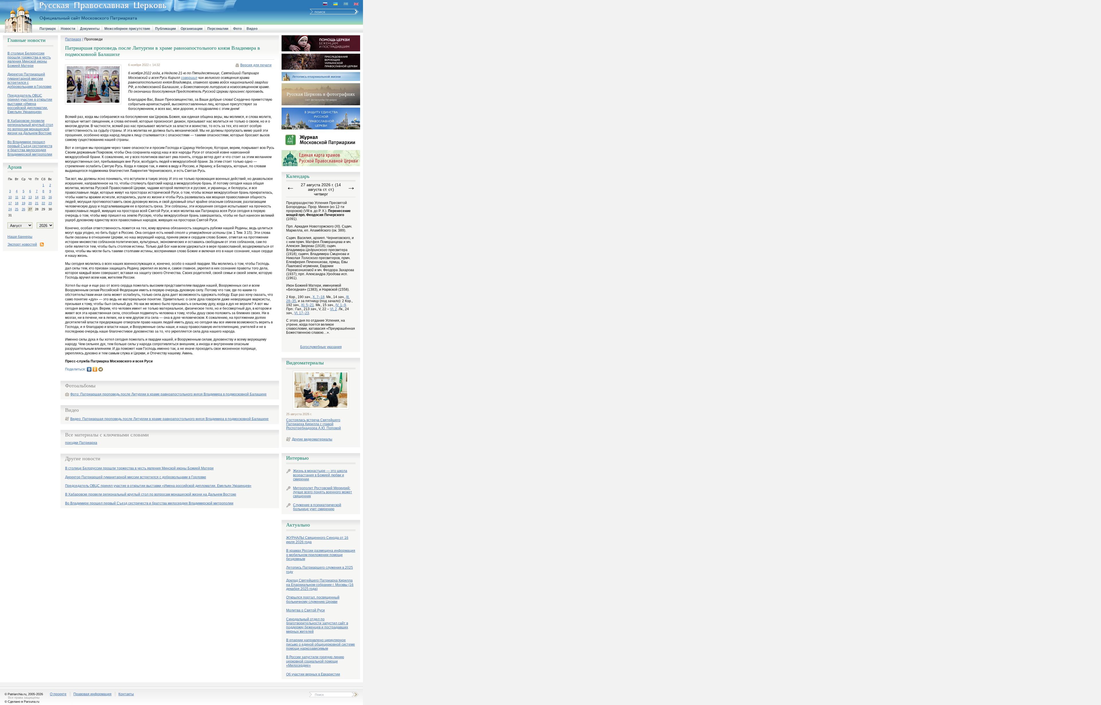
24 (10, 209)
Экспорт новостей (22, 244)
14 (36, 197)
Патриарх (48, 29)
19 (23, 203)
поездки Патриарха (81, 443)
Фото (237, 29)
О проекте (58, 694)
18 (16, 203)
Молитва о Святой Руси (305, 610)
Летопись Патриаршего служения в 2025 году (319, 570)
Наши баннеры (19, 237)
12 (23, 197)
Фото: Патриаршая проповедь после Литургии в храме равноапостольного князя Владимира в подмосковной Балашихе (168, 394)
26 (23, 209)
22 (43, 203)
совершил (189, 78)
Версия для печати (256, 65)
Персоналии (217, 29)
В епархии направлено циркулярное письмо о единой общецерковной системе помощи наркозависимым (320, 644)
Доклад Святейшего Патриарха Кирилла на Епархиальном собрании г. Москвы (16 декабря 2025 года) (320, 584)
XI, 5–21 (307, 305)
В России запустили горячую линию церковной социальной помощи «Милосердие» (315, 661)
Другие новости (82, 458)
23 (50, 203)
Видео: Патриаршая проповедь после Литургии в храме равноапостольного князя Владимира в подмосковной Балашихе (169, 419)
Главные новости (26, 40)
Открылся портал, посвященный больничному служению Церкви (312, 599)
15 (43, 197)
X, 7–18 (319, 297)
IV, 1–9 (340, 305)
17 (10, 203)
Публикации (165, 29)
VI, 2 (333, 309)
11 (16, 197)
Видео (252, 29)
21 (36, 203)
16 (50, 197)
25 (16, 209)
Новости (68, 29)
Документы (89, 29)
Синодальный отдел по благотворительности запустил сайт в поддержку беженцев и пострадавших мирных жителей (317, 625)
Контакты (126, 694)
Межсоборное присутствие (127, 29)
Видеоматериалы (305, 363)
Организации (191, 29)
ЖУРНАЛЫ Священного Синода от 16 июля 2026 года (317, 540)
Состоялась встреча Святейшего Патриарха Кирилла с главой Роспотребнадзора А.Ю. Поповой (313, 424)
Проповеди (93, 39)
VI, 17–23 (301, 313)
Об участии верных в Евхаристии (313, 674)
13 (30, 197)
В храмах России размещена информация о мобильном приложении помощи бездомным (320, 555)
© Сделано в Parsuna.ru (22, 701)
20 (30, 203)
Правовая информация (92, 694)
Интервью (297, 458)
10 (10, 197)
